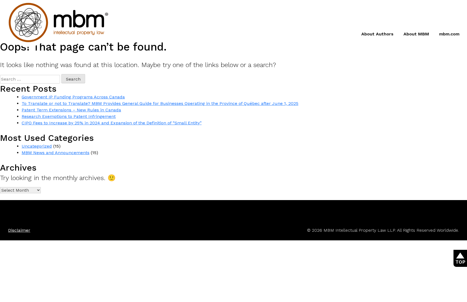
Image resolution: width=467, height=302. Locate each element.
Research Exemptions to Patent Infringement (69, 116)
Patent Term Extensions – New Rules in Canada (71, 109)
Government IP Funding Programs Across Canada (73, 96)
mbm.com (449, 33)
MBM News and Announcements (55, 152)
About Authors (377, 33)
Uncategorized (37, 146)
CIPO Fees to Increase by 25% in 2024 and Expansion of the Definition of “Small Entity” (112, 122)
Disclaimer (19, 230)
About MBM (416, 33)
